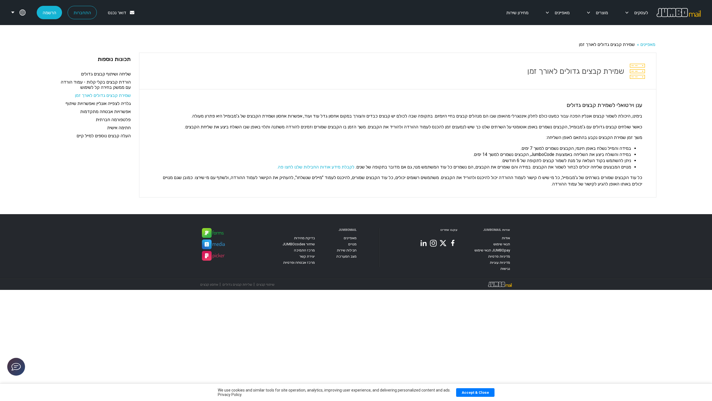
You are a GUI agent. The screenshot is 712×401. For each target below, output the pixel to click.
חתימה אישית (119, 127)
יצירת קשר (307, 256)
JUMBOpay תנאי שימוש (492, 250)
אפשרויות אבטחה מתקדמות (105, 111)
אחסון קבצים (209, 285)
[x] (443, 243)
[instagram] (433, 243)
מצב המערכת (346, 256)
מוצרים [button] (602, 12)
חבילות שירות (347, 250)
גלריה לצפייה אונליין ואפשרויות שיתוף (98, 103)
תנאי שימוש (501, 244)
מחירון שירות (517, 12)
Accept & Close (475, 392)
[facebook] (452, 243)
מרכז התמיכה (304, 250)
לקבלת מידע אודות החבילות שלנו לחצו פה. (315, 167)
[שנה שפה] (18, 12)
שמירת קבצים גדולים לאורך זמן (103, 95)
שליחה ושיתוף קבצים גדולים (106, 74)
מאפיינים (562, 12)
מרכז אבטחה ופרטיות (299, 262)
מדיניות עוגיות (500, 262)
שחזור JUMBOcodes (299, 244)
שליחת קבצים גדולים (237, 285)
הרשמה (49, 12)
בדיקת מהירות (304, 238)
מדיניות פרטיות (499, 256)
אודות (506, 238)
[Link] (213, 233)
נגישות (505, 268)
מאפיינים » (645, 44)
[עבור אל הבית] (684, 12)
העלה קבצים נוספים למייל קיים (103, 135)
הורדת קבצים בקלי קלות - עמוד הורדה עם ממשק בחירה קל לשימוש (96, 84)
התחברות (82, 12)
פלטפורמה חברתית (113, 119)
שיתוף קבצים (265, 285)
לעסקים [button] (641, 12)
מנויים (352, 244)
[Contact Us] (16, 367)
